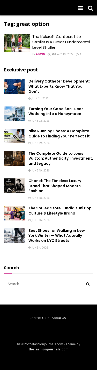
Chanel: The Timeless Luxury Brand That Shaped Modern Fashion (54, 185)
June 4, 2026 (39, 247)
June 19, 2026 (40, 143)
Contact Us (37, 317)
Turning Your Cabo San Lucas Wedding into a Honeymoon (56, 111)
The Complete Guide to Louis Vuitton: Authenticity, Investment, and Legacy (60, 158)
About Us (59, 317)
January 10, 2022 (61, 54)
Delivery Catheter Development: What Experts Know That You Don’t (59, 86)
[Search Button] (88, 284)
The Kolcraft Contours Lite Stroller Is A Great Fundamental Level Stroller (61, 42)
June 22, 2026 (40, 120)
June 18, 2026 (40, 198)
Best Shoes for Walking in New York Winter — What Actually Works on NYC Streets (56, 235)
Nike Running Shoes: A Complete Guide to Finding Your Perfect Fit (59, 133)
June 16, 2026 (40, 220)
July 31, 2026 (40, 98)
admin (40, 54)
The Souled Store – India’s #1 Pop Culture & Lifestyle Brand (60, 210)
